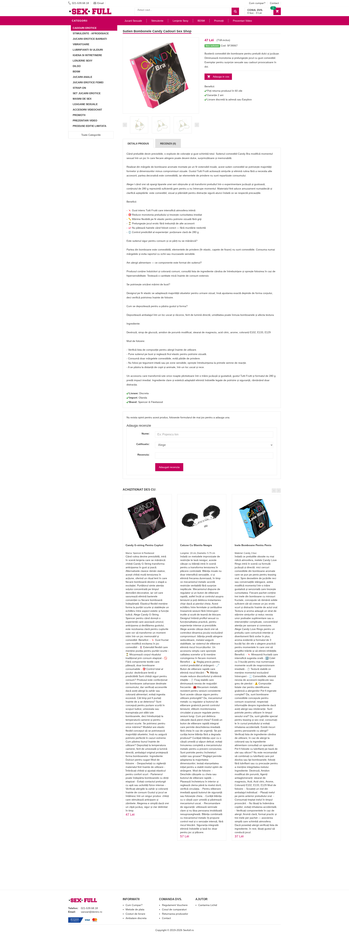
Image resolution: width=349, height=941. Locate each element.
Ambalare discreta (136, 918)
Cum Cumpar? (134, 905)
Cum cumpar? (257, 3)
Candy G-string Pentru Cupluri (144, 545)
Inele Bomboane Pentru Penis (253, 545)
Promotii (79, 115)
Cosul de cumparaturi (174, 909)
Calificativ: (143, 444)
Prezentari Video (85, 120)
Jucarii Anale (82, 76)
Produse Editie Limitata (89, 125)
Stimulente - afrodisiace (91, 33)
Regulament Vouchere (175, 905)
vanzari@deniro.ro (91, 911)
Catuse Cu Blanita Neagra (196, 545)
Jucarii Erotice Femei (88, 82)
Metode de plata (135, 909)
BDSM (76, 71)
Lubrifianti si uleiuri (88, 49)
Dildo (77, 66)
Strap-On (79, 87)
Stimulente (157, 20)
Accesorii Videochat (87, 109)
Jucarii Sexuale (133, 20)
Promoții (219, 20)
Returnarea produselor (175, 913)
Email (100, 3)
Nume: (146, 433)
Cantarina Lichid (207, 905)
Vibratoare (81, 44)
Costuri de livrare (135, 913)
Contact (274, 3)
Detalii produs (138, 143)
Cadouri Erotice (85, 27)
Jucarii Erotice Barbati (90, 38)
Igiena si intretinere (87, 55)
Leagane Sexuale (85, 104)
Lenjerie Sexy (82, 60)
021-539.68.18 (80, 3)
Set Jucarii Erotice (87, 93)
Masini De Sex (82, 98)
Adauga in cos (221, 76)
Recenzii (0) (168, 143)
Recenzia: (143, 454)
